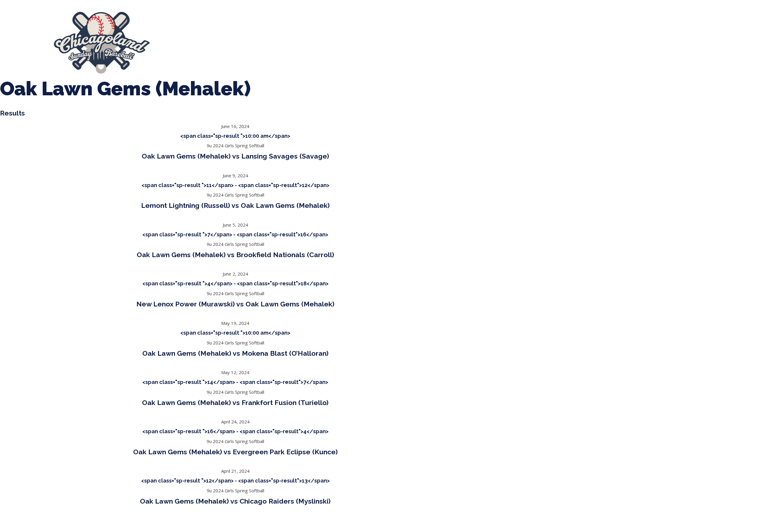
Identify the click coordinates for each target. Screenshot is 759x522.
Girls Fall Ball (388, 42)
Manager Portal (431, 42)
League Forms (475, 42)
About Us (175, 42)
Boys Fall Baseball (343, 42)
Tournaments (257, 42)
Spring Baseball (213, 42)
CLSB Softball (297, 42)
